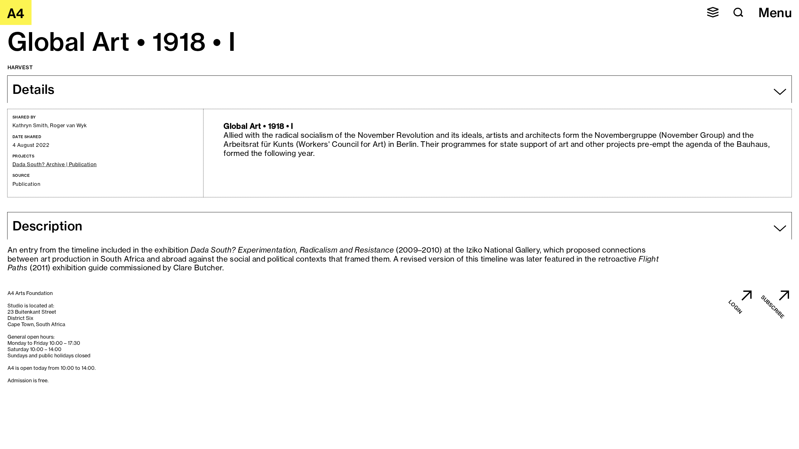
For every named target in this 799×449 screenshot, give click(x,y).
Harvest (20, 67)
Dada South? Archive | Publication (54, 164)
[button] (712, 12)
